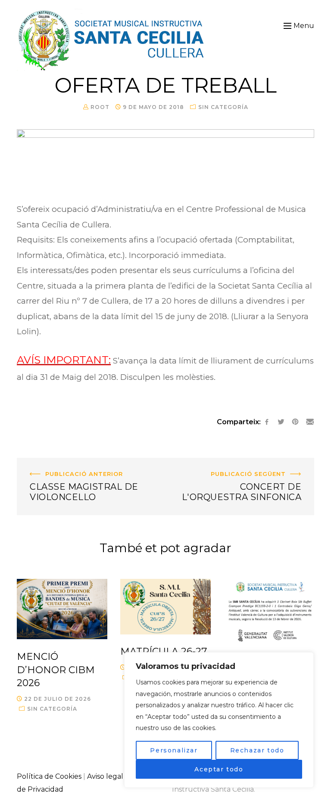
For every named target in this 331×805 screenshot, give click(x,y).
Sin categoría (223, 107)
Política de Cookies (49, 776)
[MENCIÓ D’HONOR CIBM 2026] (62, 609)
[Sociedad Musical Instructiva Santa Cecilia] (112, 40)
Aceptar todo (218, 769)
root (100, 107)
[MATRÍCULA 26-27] (165, 606)
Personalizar (173, 750)
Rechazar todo (257, 750)
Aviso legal (105, 776)
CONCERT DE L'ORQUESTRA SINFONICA (243, 464)
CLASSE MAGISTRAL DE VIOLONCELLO (85, 464)
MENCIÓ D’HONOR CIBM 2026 (56, 670)
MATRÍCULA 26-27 (163, 651)
